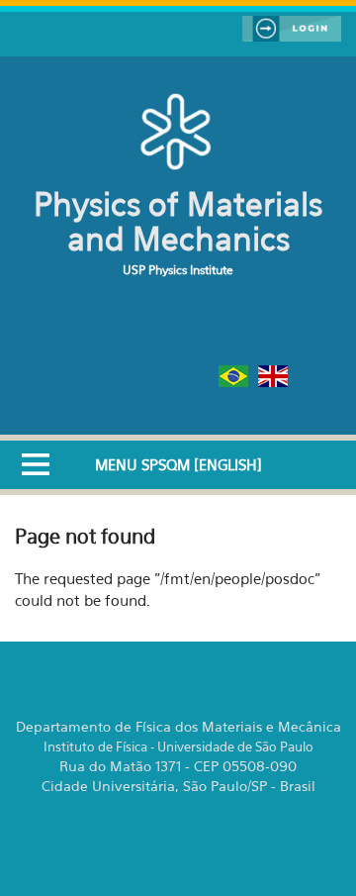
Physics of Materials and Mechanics (178, 221)
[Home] (178, 131)
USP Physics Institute (178, 269)
